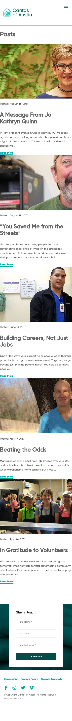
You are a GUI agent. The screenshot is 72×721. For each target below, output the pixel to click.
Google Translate (51, 679)
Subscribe (36, 656)
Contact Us (10, 679)
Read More (6, 153)
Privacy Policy (29, 679)
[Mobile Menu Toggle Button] (66, 6)
